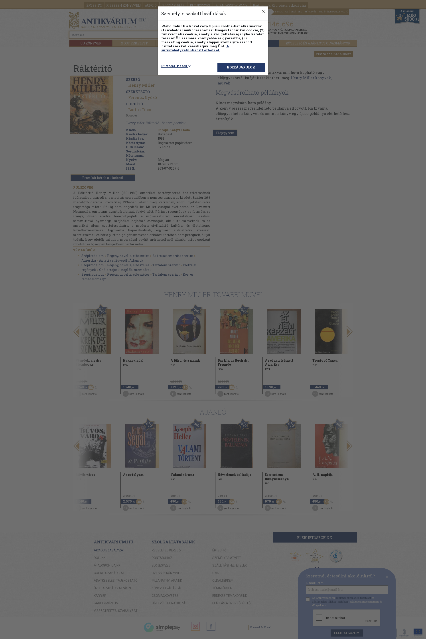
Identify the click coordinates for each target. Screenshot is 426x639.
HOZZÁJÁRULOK (241, 67)
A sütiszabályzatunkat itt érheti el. (195, 48)
